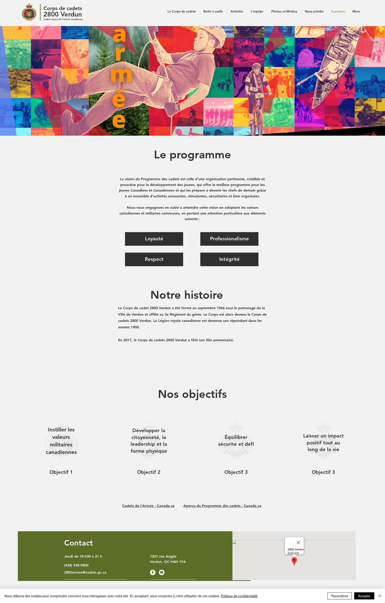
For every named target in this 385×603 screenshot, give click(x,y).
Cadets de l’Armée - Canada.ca (148, 506)
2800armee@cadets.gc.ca (85, 572)
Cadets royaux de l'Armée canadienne (63, 19)
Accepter (364, 596)
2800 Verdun (62, 14)
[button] (154, 239)
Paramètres (339, 596)
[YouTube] (161, 572)
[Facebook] (153, 572)
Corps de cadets (62, 8)
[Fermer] (379, 595)
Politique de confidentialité (239, 596)
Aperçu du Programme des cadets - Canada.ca (222, 506)
